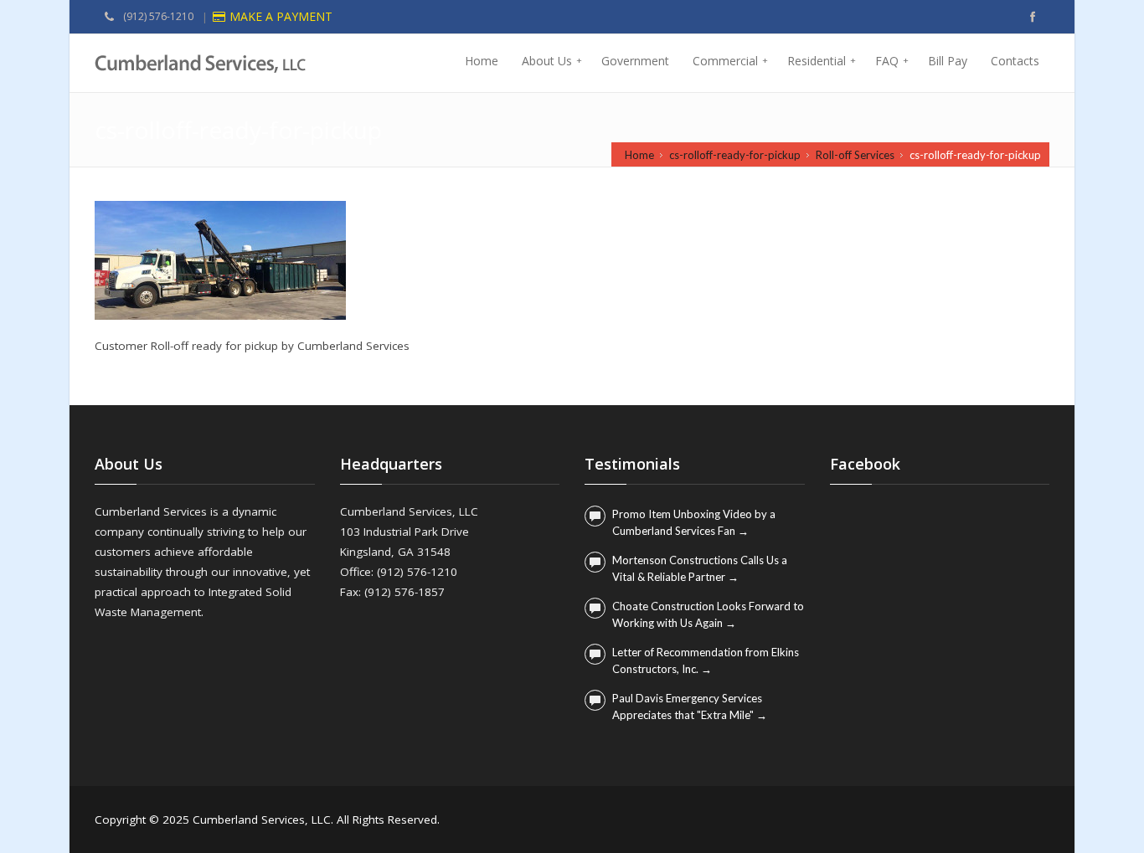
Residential (821, 61)
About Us (552, 61)
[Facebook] (1032, 16)
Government (635, 61)
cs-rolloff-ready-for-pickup (735, 155)
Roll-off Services (855, 155)
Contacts (1015, 61)
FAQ (892, 61)
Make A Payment (280, 16)
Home (481, 61)
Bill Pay (947, 61)
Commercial (730, 61)
